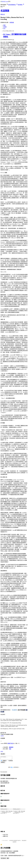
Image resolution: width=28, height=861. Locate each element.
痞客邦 (9, 743)
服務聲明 (14, 841)
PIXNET (6, 840)
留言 (12, 743)
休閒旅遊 (12, 22)
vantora (2, 735)
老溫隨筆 (5, 10)
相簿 (4, 25)
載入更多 (3, 753)
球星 (10, 748)
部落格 (5, 26)
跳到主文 (3, 14)
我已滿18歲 (3, 858)
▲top (2, 751)
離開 (8, 858)
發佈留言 (3, 762)
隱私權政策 (24, 840)
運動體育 (11, 747)
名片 (4, 28)
